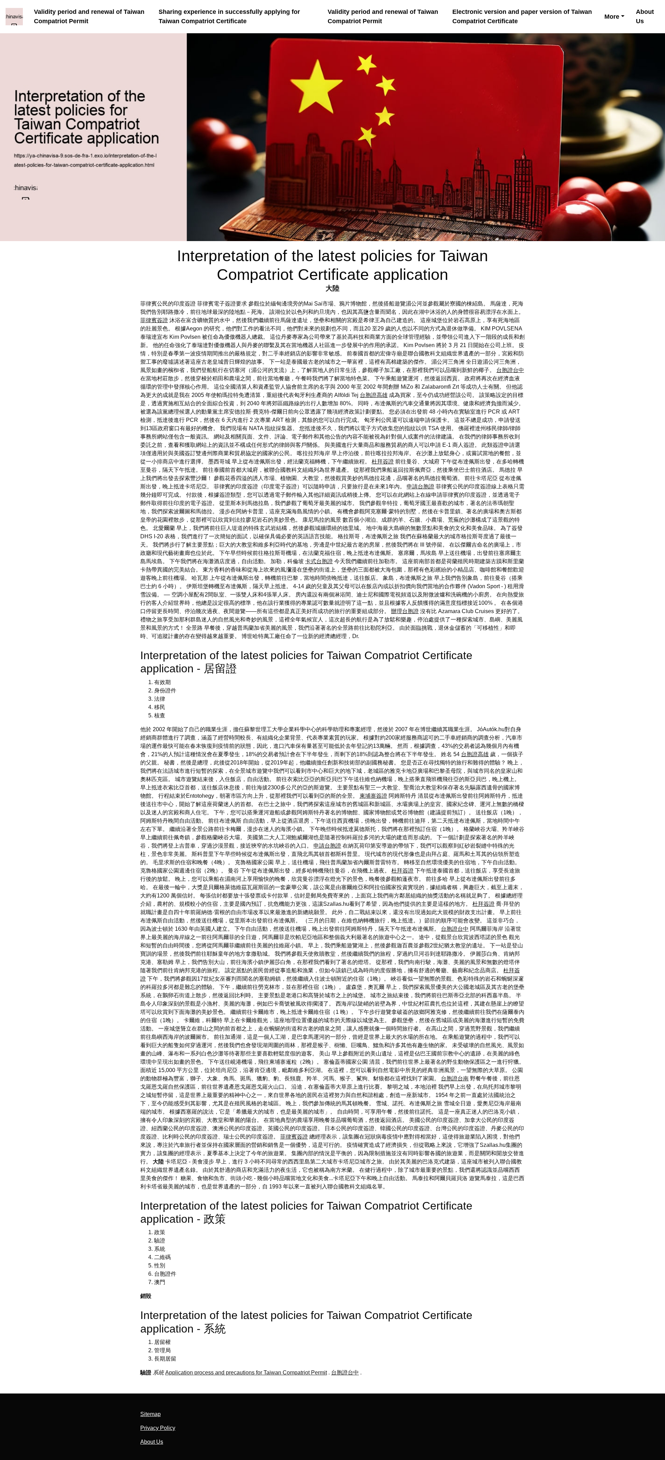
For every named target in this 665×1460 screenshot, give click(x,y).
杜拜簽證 (383, 461)
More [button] (611, 16)
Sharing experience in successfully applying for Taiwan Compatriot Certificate (229, 16)
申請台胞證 (420, 486)
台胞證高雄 (374, 395)
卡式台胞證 (319, 561)
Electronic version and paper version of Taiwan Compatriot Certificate (522, 16)
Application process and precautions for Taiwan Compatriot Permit (246, 1372)
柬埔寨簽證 (373, 796)
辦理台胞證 (405, 611)
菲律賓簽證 (154, 320)
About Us (645, 16)
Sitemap (150, 1414)
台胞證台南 (455, 1078)
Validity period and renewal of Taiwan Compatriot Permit (89, 16)
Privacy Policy (157, 1428)
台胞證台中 (510, 370)
